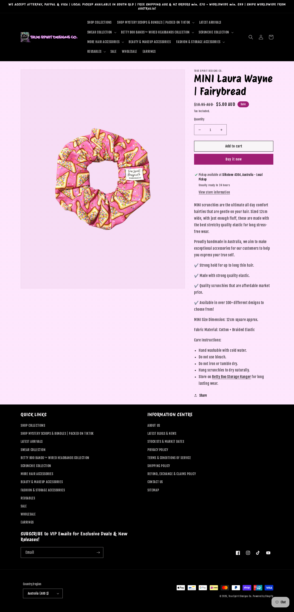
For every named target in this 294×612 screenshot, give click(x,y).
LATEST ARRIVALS (32, 441)
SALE (24, 506)
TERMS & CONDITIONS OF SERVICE (169, 458)
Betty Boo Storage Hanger (231, 376)
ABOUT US (153, 425)
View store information (214, 192)
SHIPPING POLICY (158, 466)
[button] (155, 22)
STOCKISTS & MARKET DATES (165, 441)
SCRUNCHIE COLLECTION (36, 466)
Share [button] (203, 395)
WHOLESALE (28, 514)
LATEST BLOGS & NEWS (161, 433)
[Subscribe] (98, 552)
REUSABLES (28, 498)
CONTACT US (155, 482)
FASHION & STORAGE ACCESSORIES (43, 490)
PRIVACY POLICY (157, 450)
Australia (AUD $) (38, 593)
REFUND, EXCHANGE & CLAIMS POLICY (171, 474)
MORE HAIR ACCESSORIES (37, 474)
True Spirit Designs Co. (240, 596)
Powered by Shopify (263, 596)
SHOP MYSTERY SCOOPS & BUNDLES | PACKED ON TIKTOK (57, 433)
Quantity (199, 119)
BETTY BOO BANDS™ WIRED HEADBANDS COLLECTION (55, 458)
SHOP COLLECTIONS (33, 425)
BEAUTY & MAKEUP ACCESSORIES (42, 482)
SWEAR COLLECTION (33, 450)
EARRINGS (27, 522)
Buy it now (234, 159)
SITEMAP (153, 490)
